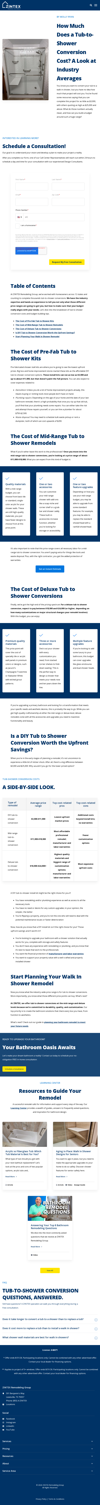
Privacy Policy (51, 239)
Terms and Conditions (63, 239)
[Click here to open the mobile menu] (96, 5)
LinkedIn (10, 1426)
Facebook (10, 1418)
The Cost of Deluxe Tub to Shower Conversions (38, 328)
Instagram (11, 1422)
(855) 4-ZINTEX (20, 1400)
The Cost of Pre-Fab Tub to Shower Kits (34, 321)
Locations (10, 1404)
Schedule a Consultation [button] (14, 1069)
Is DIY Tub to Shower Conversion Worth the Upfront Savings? (45, 332)
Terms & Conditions (56, 1499)
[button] (91, 5)
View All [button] (50, 1270)
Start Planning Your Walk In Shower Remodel (37, 336)
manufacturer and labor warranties (66, 953)
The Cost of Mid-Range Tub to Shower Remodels (39, 325)
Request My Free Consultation (67, 262)
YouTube (10, 1429)
